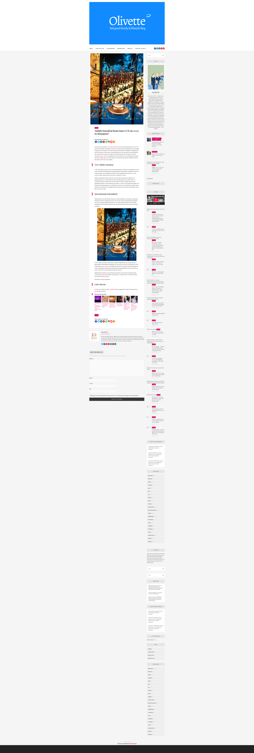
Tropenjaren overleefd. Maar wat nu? (157, 323)
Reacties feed (151, 655)
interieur (150, 497)
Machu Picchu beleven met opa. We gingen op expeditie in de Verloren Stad (158, 374)
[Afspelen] (148, 203)
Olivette (96, 127)
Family (91, 48)
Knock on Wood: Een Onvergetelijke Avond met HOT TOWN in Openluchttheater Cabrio (98, 307)
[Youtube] (164, 48)
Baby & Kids (154, 138)
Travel (149, 532)
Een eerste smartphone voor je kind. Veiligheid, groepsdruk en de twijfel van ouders (157, 360)
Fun (148, 494)
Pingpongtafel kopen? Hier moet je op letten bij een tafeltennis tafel (158, 388)
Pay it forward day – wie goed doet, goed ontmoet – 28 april (105, 305)
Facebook (111, 289)
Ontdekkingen (111, 48)
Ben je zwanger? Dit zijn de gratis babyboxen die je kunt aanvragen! (155, 448)
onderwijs (97, 268)
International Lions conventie (101, 156)
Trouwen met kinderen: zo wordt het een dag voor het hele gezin (158, 230)
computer (150, 485)
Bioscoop (150, 478)
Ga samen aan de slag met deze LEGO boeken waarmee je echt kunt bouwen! (158, 144)
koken (149, 500)
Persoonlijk (150, 519)
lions (97, 315)
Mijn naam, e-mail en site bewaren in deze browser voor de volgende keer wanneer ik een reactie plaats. (114, 395)
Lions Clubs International (113, 147)
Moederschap (121, 48)
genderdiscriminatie (103, 274)
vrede (106, 266)
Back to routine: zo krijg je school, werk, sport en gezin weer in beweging (158, 263)
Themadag (150, 528)
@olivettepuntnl (133, 743)
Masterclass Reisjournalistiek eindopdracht (158, 314)
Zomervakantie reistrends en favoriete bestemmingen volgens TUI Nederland (158, 304)
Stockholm (124, 264)
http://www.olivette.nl (105, 334)
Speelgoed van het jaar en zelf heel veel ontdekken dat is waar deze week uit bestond (127, 306)
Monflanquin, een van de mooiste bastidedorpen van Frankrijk (158, 410)
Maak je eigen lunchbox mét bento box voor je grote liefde (158, 155)
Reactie (91, 358)
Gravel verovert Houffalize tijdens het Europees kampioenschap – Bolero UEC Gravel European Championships (158, 289)
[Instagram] (157, 48)
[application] (156, 200)
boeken (159, 138)
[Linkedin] (101, 142)
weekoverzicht (151, 535)
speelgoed (158, 139)
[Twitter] (98, 142)
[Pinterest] (162, 48)
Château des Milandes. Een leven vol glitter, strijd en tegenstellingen (158, 421)
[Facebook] (155, 48)
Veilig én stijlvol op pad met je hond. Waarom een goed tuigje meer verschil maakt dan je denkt (158, 432)
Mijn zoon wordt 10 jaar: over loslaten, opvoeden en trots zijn (158, 333)
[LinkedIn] (159, 48)
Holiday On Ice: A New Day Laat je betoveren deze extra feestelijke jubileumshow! (158, 169)
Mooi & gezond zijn (152, 510)
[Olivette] (127, 23)
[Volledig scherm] (163, 203)
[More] (114, 142)
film (149, 491)
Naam (91, 378)
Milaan (105, 152)
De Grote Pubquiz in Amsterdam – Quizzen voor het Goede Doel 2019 (112, 305)
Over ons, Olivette (140, 48)
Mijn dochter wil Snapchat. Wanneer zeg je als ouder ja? (158, 273)
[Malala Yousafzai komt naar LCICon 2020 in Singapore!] (116, 88)
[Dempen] (161, 203)
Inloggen (150, 648)
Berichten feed (151, 652)
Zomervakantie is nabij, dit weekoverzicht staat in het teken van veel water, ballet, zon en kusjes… (134, 307)
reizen (149, 522)
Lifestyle (150, 503)
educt (149, 488)
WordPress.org (151, 658)
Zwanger (150, 541)
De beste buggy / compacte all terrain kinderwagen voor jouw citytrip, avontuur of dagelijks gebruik (158, 348)
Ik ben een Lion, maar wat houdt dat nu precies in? (119, 304)
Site (90, 389)
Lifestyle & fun (99, 48)
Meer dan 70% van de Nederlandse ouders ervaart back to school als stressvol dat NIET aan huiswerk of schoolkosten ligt (158, 246)
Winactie (130, 48)
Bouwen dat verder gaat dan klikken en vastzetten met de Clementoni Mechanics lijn (158, 399)
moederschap (151, 507)
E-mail (91, 383)
